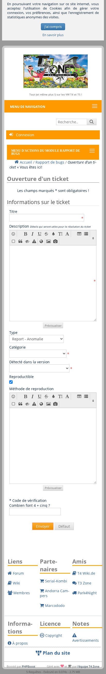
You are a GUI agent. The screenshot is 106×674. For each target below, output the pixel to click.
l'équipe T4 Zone (88, 666)
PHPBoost (28, 666)
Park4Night (87, 592)
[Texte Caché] (27, 241)
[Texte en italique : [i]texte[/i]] (33, 234)
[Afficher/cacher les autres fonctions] (93, 237)
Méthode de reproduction (31, 388)
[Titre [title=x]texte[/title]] (79, 234)
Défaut (64, 526)
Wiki (16, 583)
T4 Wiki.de (85, 573)
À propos (19, 643)
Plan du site (55, 653)
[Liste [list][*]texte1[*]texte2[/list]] (86, 234)
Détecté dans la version (29, 361)
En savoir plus (53, 35)
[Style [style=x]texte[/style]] (34, 241)
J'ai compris (53, 27)
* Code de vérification (28, 500)
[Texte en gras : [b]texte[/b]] (26, 234)
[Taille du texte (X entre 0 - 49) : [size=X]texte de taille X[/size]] (60, 234)
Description (50, 226)
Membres (21, 592)
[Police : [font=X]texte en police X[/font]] (67, 234)
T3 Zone (84, 583)
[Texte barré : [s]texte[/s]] (46, 234)
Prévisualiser (53, 325)
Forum (18, 573)
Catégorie (17, 347)
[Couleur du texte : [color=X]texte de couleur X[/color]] (53, 234)
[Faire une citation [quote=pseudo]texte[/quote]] (20, 241)
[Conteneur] (13, 241)
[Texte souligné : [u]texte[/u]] (39, 234)
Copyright (53, 635)
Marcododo (54, 605)
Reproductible (21, 376)
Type (13, 332)
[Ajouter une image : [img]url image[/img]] (48, 241)
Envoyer (43, 526)
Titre (13, 211)
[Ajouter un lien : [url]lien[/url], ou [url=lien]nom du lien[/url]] (41, 241)
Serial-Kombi (55, 581)
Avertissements (85, 640)
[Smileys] (13, 234)
